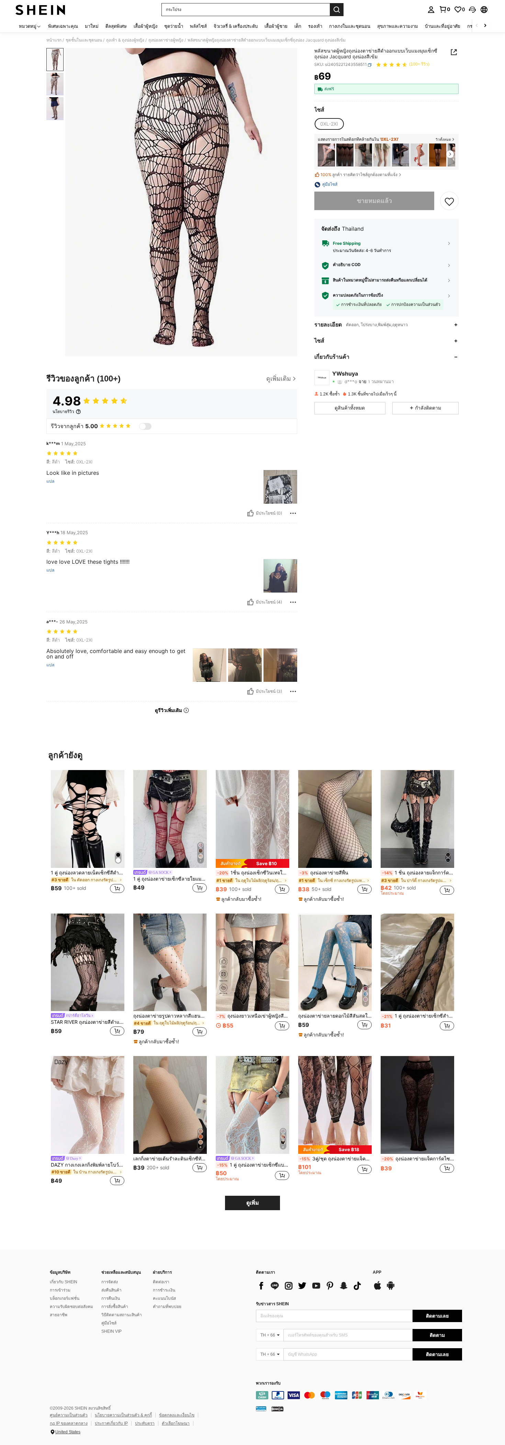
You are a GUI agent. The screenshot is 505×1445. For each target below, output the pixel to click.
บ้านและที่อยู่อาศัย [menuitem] (442, 26)
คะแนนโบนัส (164, 1298)
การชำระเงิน (164, 1290)
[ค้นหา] (337, 9)
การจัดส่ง (109, 1282)
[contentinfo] (359, 1395)
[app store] (377, 1288)
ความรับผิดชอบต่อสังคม (71, 1306)
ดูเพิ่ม (252, 1203)
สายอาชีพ (58, 1314)
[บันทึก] (449, 201)
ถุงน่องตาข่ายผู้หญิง (165, 40)
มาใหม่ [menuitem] (92, 26)
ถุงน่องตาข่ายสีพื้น (324, 872)
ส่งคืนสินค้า (111, 1290)
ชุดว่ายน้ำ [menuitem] (173, 26)
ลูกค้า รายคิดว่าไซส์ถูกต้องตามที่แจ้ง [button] (359, 174)
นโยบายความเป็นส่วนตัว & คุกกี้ (123, 1415)
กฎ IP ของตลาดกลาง (69, 1423)
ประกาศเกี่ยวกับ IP (111, 1423)
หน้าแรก (53, 40)
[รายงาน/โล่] (293, 513)
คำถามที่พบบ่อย (167, 1306)
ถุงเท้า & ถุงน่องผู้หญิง (125, 40)
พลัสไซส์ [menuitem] (198, 26)
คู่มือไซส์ (108, 1323)
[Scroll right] (485, 26)
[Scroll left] (476, 26)
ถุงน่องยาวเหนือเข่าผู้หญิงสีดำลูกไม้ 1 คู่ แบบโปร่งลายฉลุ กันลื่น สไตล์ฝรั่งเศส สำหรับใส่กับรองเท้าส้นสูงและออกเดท (253, 1016)
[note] (252, 863)
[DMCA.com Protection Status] (277, 1408)
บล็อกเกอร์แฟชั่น (64, 1298)
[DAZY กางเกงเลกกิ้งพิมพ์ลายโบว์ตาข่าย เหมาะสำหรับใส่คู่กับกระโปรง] (87, 1105)
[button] (472, 9)
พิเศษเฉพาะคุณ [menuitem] (63, 26)
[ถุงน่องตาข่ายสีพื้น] (335, 819)
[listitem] (326, 155)
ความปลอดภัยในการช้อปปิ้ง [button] (358, 295)
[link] (444, 9)
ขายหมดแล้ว (374, 201)
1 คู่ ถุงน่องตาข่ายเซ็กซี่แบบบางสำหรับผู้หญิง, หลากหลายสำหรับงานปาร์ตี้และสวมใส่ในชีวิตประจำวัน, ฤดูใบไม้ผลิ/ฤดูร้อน (253, 1165)
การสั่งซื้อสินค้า (114, 1306)
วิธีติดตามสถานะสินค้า (121, 1314)
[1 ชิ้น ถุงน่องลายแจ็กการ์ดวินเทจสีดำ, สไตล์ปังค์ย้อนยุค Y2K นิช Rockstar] (417, 819)
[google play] (390, 1288)
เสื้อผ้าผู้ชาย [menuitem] (276, 26)
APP (377, 1272)
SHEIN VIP (111, 1331)
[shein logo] (40, 9)
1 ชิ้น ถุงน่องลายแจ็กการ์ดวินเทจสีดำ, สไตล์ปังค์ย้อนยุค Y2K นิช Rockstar (418, 872)
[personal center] (431, 9)
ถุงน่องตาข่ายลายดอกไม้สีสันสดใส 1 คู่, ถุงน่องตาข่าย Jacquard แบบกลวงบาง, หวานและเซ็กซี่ (335, 1016)
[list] (311, 1286)
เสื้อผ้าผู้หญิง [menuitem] (145, 26)
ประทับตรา (145, 1423)
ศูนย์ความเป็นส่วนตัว (69, 1415)
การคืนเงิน (110, 1298)
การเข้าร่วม (60, 1290)
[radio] (329, 124)
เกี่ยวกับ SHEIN (63, 1282)
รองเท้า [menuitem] (315, 26)
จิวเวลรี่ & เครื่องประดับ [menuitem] (236, 26)
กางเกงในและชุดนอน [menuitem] (349, 26)
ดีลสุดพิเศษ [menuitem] (116, 26)
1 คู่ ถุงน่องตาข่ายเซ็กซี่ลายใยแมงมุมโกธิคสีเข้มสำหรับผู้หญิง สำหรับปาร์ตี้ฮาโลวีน (170, 879)
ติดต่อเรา (161, 1282)
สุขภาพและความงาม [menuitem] (397, 26)
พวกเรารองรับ (268, 1383)
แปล (50, 481)
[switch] (145, 426)
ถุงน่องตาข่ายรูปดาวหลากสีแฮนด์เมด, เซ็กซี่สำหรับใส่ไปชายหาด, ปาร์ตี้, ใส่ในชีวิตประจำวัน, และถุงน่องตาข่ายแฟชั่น (170, 1016)
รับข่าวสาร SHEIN (272, 1303)
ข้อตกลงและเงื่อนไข (176, 1415)
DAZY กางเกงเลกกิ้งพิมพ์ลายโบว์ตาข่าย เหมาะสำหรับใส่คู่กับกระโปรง (87, 1165)
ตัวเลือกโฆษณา (176, 1423)
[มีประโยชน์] (250, 513)
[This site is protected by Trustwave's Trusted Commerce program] (261, 1408)
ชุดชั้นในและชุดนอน (84, 40)
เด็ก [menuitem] (297, 26)
